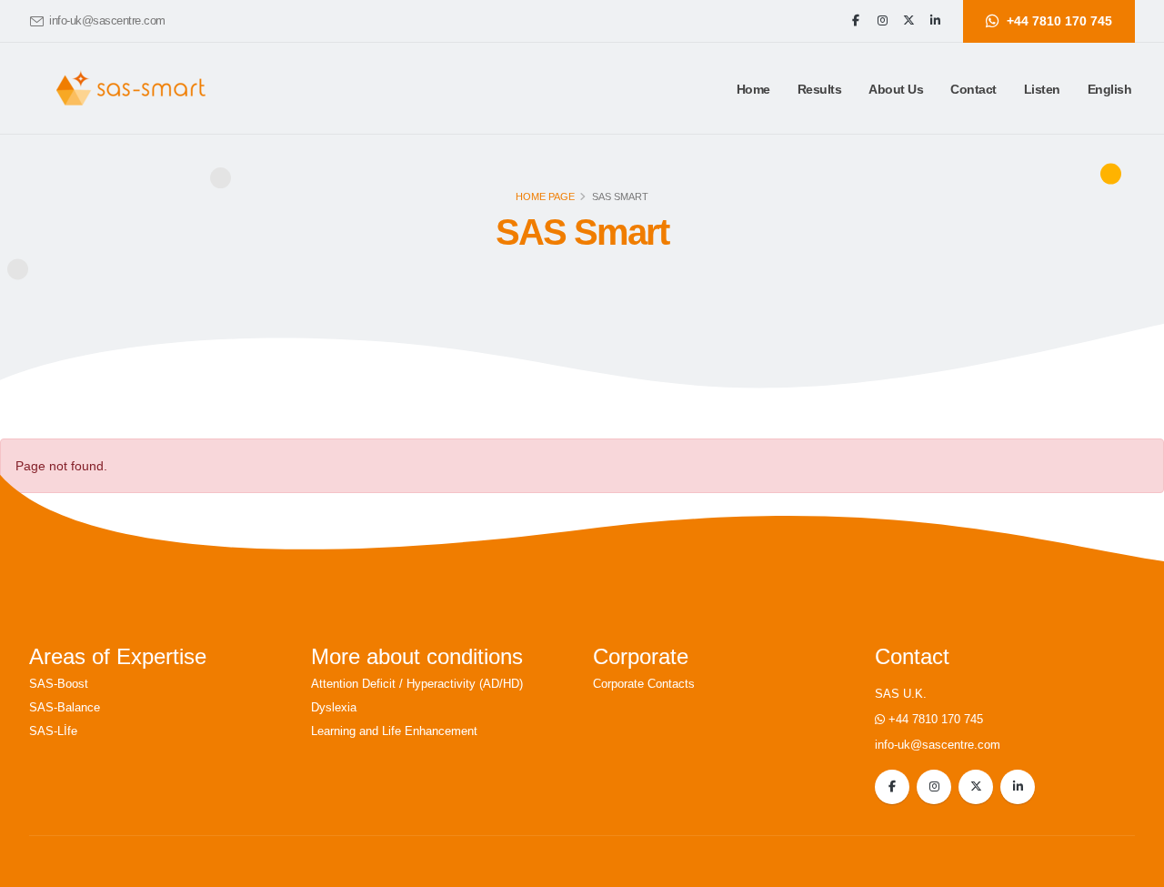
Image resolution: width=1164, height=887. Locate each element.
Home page (545, 196)
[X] (908, 21)
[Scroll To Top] (1132, 866)
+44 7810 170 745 (935, 719)
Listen (1042, 89)
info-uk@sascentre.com (107, 21)
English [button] (1110, 89)
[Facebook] (855, 21)
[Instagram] (882, 21)
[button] (820, 89)
